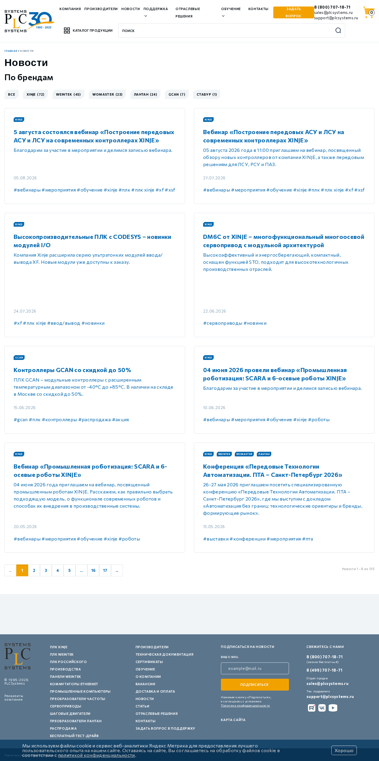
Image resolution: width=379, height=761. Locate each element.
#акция (120, 419)
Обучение (145, 669)
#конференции (247, 538)
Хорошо (344, 750)
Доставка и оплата (155, 691)
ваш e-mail (230, 657)
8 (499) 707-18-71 (324, 670)
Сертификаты (149, 662)
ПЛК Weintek (62, 654)
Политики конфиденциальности (245, 705)
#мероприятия (58, 189)
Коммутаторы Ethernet (74, 684)
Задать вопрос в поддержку (166, 728)
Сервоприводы (65, 706)
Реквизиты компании (13, 697)
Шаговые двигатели (70, 713)
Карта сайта (233, 720)
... (81, 570)
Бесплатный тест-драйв (74, 736)
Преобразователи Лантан (76, 721)
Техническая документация (165, 654)
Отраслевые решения (157, 713)
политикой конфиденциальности (96, 755)
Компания (70, 9)
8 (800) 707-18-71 (332, 7)
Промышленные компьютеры (80, 691)
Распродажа (63, 728)
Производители (101, 9)
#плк (124, 189)
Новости (130, 9)
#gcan (21, 419)
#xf (159, 189)
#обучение (89, 189)
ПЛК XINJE (59, 647)
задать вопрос (294, 12)
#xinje (111, 189)
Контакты (258, 9)
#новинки (93, 323)
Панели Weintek (65, 676)
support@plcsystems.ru (336, 17)
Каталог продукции (93, 30)
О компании (148, 676)
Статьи (143, 706)
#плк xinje (142, 189)
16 (93, 570)
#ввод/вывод (64, 323)
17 (105, 570)
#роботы (319, 419)
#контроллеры (59, 419)
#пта (307, 538)
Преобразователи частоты (77, 699)
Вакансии (145, 684)
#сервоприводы (222, 323)
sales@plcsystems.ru (333, 12)
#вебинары (27, 189)
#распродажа (94, 419)
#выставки (216, 538)
